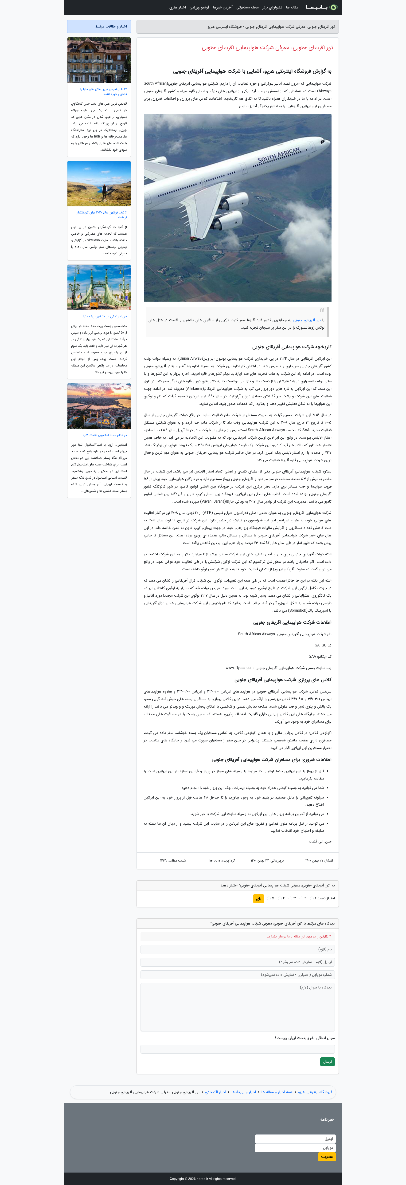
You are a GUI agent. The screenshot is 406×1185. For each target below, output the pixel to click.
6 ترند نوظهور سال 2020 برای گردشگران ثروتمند (101, 215)
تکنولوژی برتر (272, 7)
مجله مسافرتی (247, 7)
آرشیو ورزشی (199, 7)
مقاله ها (292, 7)
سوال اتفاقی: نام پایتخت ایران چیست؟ (305, 1038)
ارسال (327, 1062)
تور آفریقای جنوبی (307, 320)
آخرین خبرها (223, 7)
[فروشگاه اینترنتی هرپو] (321, 7)
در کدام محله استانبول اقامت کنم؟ (105, 435)
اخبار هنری (177, 7)
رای (258, 899)
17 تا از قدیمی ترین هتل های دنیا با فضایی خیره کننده (103, 92)
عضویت (327, 1157)
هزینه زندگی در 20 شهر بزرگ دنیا (105, 316)
